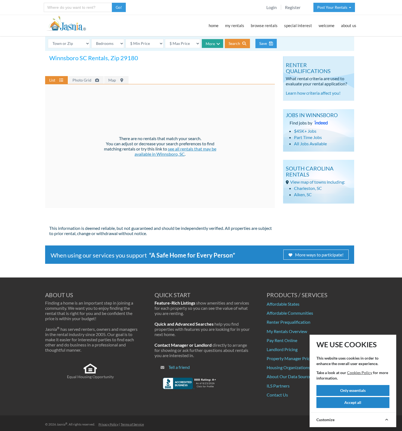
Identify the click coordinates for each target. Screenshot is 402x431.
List (52, 80)
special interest (298, 25)
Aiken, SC (303, 194)
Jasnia (62, 424)
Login (271, 7)
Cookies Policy (359, 372)
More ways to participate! (319, 254)
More (210, 43)
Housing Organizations (288, 367)
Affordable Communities (290, 313)
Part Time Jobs (308, 137)
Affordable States (283, 303)
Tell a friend (179, 367)
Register (293, 7)
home (214, 25)
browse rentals (264, 25)
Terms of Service (132, 424)
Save (263, 43)
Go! (119, 7)
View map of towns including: (317, 181)
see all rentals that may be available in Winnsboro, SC (175, 151)
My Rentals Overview (287, 331)
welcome (326, 25)
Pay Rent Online (282, 340)
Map (112, 80)
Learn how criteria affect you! (313, 93)
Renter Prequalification (288, 322)
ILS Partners (278, 385)
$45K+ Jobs (305, 131)
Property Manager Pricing (291, 358)
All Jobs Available (310, 143)
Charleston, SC (308, 188)
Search (235, 43)
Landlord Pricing (282, 349)
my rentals (234, 25)
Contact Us (277, 394)
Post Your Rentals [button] (333, 7)
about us (348, 25)
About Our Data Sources (290, 376)
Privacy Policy (108, 424)
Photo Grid (82, 80)
